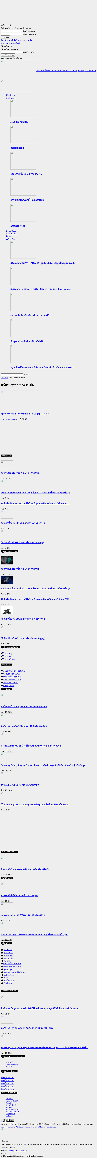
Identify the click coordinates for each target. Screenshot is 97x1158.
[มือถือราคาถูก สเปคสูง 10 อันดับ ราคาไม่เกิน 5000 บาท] (7, 1023)
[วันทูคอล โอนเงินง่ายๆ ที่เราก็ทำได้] (23, 336)
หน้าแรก (11, 95)
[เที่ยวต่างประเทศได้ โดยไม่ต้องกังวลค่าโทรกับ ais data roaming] (23, 284)
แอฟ (9, 236)
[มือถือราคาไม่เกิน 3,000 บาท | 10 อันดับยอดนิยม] (7, 721)
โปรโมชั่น (12, 239)
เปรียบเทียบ (12, 234)
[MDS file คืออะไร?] (23, 117)
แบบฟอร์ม (8, 950)
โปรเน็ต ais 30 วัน (8, 1089)
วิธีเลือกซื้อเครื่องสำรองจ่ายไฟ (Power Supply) (23, 542)
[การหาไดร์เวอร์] (23, 221)
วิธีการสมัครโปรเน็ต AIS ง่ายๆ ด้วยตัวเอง (20, 473)
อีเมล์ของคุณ (28, 52)
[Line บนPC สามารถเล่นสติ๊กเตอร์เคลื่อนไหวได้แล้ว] (7, 864)
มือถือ (6, 978)
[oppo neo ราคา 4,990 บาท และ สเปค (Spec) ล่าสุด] (20, 409)
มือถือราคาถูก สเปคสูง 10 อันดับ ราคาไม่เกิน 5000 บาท (27, 1028)
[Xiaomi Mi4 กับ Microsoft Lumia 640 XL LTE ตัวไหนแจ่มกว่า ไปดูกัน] (7, 930)
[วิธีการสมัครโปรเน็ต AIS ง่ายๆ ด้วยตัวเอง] (7, 468)
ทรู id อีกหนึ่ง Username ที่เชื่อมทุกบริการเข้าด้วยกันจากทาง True (41, 367)
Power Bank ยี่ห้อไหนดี (12, 680)
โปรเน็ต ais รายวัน (10, 683)
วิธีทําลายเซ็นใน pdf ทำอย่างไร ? (26, 174)
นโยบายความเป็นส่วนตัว (11, 43)
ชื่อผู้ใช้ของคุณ (29, 31)
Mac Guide (11, 231)
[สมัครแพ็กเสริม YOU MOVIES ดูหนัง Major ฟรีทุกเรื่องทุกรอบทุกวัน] (23, 258)
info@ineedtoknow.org (18, 1150)
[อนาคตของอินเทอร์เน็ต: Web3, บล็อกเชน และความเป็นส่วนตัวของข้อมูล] (7, 488)
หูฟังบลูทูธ (8, 970)
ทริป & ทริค (12, 98)
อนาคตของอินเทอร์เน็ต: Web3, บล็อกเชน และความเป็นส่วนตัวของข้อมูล (35, 492)
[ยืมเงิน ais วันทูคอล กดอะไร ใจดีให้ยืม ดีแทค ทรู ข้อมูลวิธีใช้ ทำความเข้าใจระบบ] (7, 1003)
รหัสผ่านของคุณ (29, 34)
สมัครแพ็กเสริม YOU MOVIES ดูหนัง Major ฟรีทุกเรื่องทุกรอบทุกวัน (42, 263)
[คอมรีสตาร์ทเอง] (23, 143)
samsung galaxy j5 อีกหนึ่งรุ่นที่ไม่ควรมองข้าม (23, 915)
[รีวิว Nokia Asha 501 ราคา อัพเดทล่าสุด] (7, 780)
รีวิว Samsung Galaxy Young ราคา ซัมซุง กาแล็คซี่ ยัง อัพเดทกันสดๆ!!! (35, 804)
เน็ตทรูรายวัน (8, 686)
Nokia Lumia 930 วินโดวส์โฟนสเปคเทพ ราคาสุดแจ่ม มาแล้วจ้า (31, 745)
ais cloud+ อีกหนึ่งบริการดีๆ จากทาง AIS (29, 315)
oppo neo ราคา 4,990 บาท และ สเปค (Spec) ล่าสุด (25, 413)
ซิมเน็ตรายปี (9, 981)
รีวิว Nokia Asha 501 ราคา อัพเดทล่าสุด (20, 785)
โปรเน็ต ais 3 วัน (7, 1084)
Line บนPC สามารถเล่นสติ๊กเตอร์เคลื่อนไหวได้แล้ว (25, 869)
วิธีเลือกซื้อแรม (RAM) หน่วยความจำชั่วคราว (23, 523)
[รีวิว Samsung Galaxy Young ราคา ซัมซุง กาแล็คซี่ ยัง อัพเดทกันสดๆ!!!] (7, 799)
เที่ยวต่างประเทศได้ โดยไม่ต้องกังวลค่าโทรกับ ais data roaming (40, 289)
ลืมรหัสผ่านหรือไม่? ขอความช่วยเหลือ (16, 40)
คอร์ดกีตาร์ (8, 956)
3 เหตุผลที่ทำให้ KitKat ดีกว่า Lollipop (19, 895)
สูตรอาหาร (8, 953)
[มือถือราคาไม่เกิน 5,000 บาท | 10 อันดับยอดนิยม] (7, 702)
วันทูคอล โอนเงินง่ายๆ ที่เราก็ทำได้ (26, 341)
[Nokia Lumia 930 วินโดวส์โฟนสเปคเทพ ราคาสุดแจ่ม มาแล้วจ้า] (7, 741)
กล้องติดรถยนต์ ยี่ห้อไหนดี (14, 671)
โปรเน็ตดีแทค (9, 659)
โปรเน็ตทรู (7, 653)
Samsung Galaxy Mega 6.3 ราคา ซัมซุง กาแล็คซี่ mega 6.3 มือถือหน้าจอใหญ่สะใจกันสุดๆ (43, 765)
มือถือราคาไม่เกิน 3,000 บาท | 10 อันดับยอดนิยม (24, 726)
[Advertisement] (28, 75)
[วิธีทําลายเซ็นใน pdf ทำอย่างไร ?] (23, 169)
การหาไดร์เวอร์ (17, 226)
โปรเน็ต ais (7, 656)
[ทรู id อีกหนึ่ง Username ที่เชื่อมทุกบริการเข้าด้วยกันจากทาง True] (23, 362)
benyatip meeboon (8, 419)
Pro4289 (7, 961)
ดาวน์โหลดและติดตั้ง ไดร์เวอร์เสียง (27, 200)
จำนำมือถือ (8, 959)
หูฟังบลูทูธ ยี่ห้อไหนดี (11, 674)
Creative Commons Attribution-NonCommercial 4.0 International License (28, 1127)
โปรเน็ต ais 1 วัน (7, 1078)
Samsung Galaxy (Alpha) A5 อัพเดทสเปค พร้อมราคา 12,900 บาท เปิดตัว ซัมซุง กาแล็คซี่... (44, 1047)
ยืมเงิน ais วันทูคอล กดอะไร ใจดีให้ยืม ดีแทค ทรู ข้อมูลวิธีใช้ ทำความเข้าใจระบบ (39, 1008)
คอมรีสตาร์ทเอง (18, 148)
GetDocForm (8, 975)
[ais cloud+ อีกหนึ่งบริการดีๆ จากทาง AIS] (23, 310)
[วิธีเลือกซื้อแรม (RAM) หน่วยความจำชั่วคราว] (7, 518)
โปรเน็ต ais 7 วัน (7, 1087)
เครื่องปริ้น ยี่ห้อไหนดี (12, 677)
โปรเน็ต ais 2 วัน (7, 1081)
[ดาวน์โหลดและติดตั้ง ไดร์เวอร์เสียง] (23, 195)
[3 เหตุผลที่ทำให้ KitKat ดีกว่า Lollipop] (7, 890)
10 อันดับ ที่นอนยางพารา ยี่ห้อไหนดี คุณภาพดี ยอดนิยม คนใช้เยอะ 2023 (35, 503)
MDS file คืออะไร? (19, 122)
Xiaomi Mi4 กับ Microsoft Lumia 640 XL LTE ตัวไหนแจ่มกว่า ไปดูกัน (34, 934)
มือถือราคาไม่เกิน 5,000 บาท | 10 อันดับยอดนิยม (24, 706)
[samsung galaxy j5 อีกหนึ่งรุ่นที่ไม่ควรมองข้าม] (7, 910)
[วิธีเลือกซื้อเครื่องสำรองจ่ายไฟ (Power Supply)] (7, 537)
